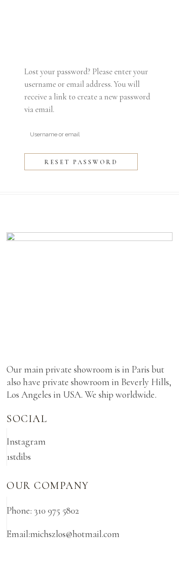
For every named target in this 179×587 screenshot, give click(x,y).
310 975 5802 (56, 510)
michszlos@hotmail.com (74, 534)
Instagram (26, 441)
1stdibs (19, 457)
